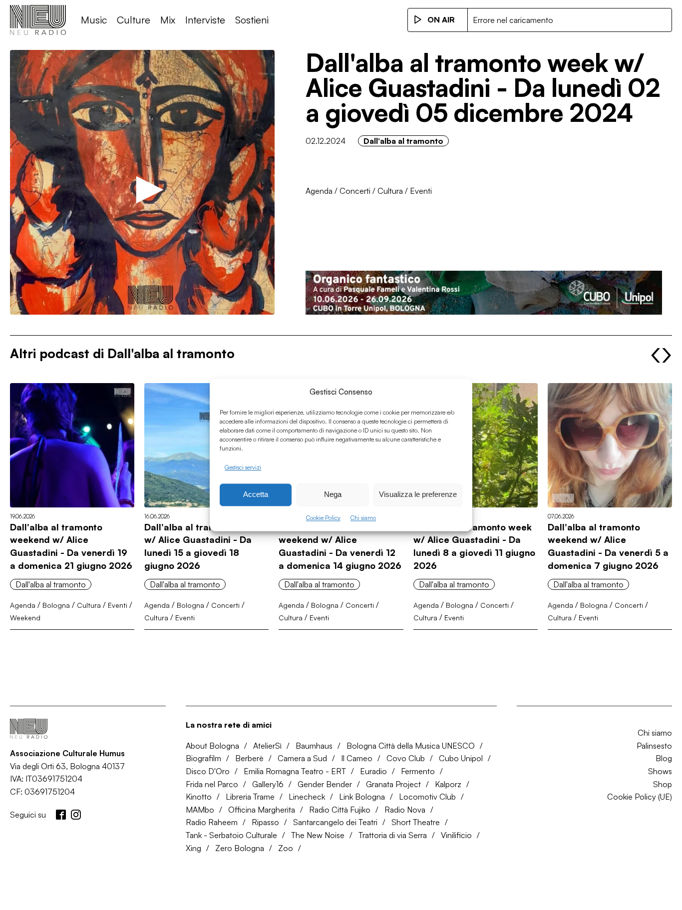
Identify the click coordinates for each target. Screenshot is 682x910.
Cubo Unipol (461, 758)
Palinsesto (654, 746)
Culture (133, 19)
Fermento (418, 771)
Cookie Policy (323, 517)
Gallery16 (268, 784)
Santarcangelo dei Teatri (335, 822)
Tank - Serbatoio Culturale (231, 835)
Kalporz (448, 784)
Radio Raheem (212, 822)
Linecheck (307, 797)
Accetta (255, 494)
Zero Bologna (239, 848)
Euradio (373, 771)
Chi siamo (363, 517)
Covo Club (405, 758)
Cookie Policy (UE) (639, 797)
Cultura (390, 191)
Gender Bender (325, 784)
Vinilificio (456, 835)
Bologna (56, 605)
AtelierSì (267, 746)
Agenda (319, 191)
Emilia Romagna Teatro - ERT (295, 771)
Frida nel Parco (212, 784)
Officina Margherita (261, 810)
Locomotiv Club (427, 797)
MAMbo (200, 810)
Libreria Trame (250, 797)
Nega (332, 494)
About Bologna (212, 746)
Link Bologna (362, 797)
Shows (660, 771)
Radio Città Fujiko (339, 810)
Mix (167, 19)
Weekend (25, 617)
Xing (193, 848)
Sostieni (252, 19)
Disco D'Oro (208, 771)
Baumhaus (314, 746)
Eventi (421, 191)
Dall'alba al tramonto (403, 141)
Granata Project (393, 784)
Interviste (205, 19)
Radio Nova (404, 810)
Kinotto (199, 797)
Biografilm (203, 758)
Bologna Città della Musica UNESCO (410, 746)
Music (94, 19)
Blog (664, 758)
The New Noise (317, 835)
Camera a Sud (302, 758)
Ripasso (265, 822)
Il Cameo (356, 758)
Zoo (285, 848)
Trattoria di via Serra (392, 835)
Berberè (249, 758)
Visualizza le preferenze (418, 494)
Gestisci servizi (243, 467)
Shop (662, 784)
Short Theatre (415, 822)
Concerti (355, 191)
